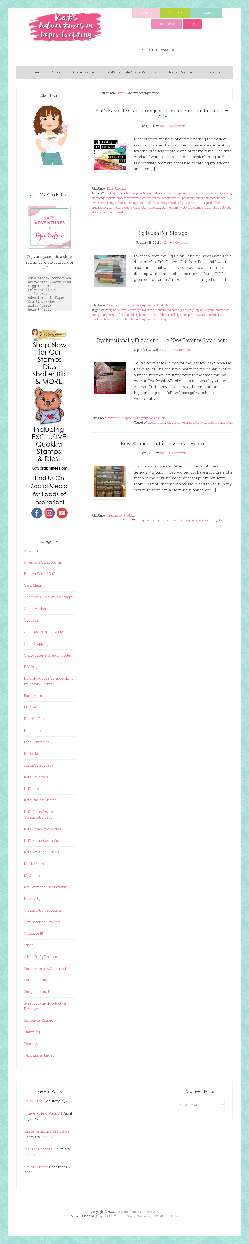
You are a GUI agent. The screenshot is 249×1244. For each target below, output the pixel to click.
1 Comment (180, 242)
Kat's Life (31, 788)
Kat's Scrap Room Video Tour (48, 840)
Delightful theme (127, 1212)
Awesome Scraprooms (121, 418)
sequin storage (131, 207)
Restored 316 (150, 1212)
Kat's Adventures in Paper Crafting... (65, 27)
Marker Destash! (38, 1148)
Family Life (33, 695)
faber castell (109, 315)
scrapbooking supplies (187, 520)
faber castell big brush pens (177, 315)
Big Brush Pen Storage (162, 233)
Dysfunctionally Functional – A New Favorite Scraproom (162, 340)
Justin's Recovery (38, 765)
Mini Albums (35, 863)
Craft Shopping (36, 643)
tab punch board (112, 212)
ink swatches (114, 203)
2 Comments (181, 350)
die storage (224, 193)
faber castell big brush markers (138, 315)
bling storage (117, 193)
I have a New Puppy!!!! (43, 1113)
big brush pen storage (180, 310)
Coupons (31, 620)
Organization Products (154, 305)
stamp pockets (151, 207)
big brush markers (154, 310)
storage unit (225, 520)
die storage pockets (104, 198)
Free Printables (37, 742)
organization (99, 207)
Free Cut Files (35, 718)
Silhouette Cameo (38, 1020)
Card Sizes (33, 1100)
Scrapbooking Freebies (43, 991)
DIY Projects (34, 666)
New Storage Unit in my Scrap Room (162, 443)
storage (96, 212)
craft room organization (176, 193)
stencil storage (222, 207)
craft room (158, 422)
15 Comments (178, 453)
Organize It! (33, 933)
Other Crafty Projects (41, 956)
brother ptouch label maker (143, 193)
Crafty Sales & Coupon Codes (48, 655)
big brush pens (205, 310)
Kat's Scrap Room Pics (42, 829)
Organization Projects (42, 922)
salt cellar (115, 207)
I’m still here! (36, 1166)
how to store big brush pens (121, 319)
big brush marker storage (125, 310)
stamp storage (202, 207)
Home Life (32, 753)
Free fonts (32, 730)
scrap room (225, 422)
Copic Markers (36, 608)
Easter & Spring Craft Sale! (47, 1131)
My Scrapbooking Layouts (45, 887)
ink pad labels (185, 198)
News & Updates (37, 898)
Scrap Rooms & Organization (48, 968)
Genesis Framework (140, 1216)
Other (28, 945)
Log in (175, 1216)
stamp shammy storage (177, 207)
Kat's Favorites (116, 188)
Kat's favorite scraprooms (183, 422)
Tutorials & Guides (39, 1055)
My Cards (32, 875)
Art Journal (33, 550)
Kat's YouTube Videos (41, 852)
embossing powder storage (134, 198)
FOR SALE (32, 707)
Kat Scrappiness (134, 203)
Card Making (34, 585)
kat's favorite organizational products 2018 (173, 203)
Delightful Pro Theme (109, 1216)
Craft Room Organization (123, 305)
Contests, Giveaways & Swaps (48, 597)
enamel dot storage (164, 198)
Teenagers (33, 1043)
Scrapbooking (35, 980)
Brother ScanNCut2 (40, 573)
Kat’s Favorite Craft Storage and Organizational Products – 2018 (162, 113)
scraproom (209, 520)
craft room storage (204, 193)
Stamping (32, 1032)
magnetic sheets (212, 203)
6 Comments (177, 126)
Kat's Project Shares (40, 800)
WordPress (162, 1216)
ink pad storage (205, 198)
